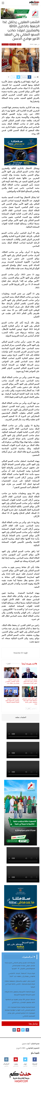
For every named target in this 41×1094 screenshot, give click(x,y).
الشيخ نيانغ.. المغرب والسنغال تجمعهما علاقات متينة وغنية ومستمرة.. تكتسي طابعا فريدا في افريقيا (20, 984)
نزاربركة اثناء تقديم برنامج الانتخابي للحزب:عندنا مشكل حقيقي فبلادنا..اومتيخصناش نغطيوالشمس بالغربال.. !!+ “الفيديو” (20, 966)
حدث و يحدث (5, 44)
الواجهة (19, 44)
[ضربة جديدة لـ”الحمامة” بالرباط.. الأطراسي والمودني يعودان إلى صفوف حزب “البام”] (11, 672)
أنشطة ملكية (13, 44)
